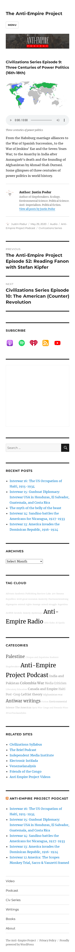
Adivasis (10, 593)
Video (10, 881)
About (10, 928)
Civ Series (13, 900)
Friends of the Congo (26, 771)
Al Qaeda (60, 623)
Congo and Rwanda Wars (55, 707)
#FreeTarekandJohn (16, 713)
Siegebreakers (13, 666)
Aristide (18, 613)
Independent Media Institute (32, 755)
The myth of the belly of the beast (35, 508)
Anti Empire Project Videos (30, 777)
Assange (36, 604)
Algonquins (11, 604)
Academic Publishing (25, 593)
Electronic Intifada (24, 761)
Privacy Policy (47, 940)
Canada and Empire (43, 689)
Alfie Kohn (49, 623)
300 (54, 593)
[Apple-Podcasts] (12, 343)
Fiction (44, 701)
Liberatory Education (16, 689)
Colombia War (32, 683)
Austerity (43, 599)
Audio (54, 224)
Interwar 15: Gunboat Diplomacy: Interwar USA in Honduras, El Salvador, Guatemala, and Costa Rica (39, 497)
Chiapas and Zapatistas (37, 657)
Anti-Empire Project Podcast (39, 798)
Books (10, 919)
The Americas (23, 707)
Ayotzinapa (37, 613)
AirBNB (9, 613)
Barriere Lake (44, 593)
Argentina (63, 604)
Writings (12, 909)
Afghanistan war (53, 694)
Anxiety (27, 613)
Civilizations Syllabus (26, 744)
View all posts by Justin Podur (37, 209)
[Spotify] (24, 343)
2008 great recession (27, 599)
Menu (12, 24)
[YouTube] (59, 343)
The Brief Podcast (23, 750)
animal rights (25, 604)
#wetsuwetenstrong (58, 599)
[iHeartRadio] (36, 343)
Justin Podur (19, 224)
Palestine (15, 656)
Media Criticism (55, 683)
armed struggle (49, 604)
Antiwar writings (23, 701)
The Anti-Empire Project (34, 13)
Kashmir (54, 657)
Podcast (12, 890)
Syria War (37, 707)
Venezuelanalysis (23, 766)
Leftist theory (31, 694)
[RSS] (47, 343)
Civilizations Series (50, 228)
